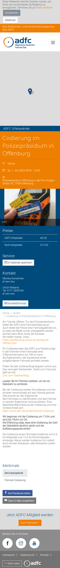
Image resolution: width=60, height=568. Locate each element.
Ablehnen (10, 20)
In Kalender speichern (19, 262)
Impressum (9, 554)
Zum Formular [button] (29, 522)
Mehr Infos (10, 281)
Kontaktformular (16, 303)
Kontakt (44, 554)
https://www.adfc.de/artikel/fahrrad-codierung (28, 410)
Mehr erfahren (44, 7)
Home (6, 313)
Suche (16, 313)
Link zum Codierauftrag (16, 375)
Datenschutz (27, 554)
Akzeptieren (11, 12)
